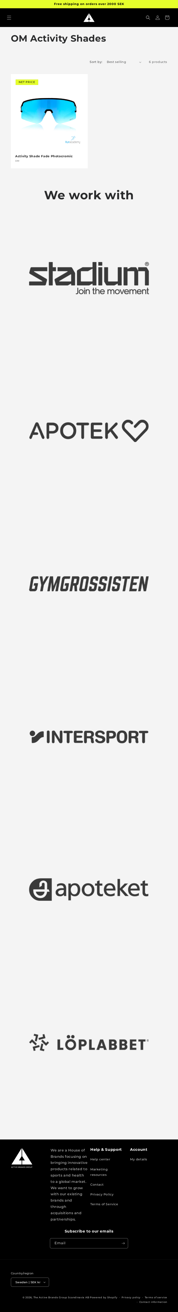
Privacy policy (131, 1297)
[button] (9, 17)
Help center (100, 1159)
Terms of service (156, 1297)
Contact (97, 1185)
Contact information (153, 1302)
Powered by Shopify (103, 1297)
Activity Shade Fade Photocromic (44, 156)
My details (138, 1159)
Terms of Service (104, 1204)
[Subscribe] (123, 1243)
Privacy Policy (102, 1194)
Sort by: (96, 62)
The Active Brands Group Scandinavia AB (61, 1297)
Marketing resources (99, 1172)
